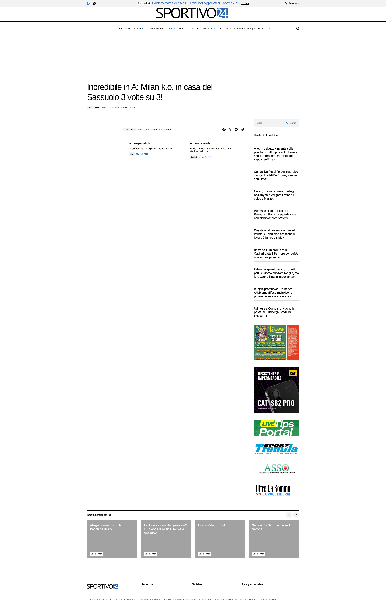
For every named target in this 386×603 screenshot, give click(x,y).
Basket (194, 157)
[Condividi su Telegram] (236, 130)
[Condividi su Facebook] (224, 130)
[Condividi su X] (230, 130)
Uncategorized (143, 3)
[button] (292, 3)
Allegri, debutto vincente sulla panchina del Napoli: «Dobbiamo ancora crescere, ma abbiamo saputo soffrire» (275, 154)
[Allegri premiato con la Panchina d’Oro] (112, 539)
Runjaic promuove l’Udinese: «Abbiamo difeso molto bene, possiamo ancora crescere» (273, 292)
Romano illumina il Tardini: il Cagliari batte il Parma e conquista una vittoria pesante (276, 253)
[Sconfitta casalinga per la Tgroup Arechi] (153, 151)
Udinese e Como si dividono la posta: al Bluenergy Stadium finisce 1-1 (274, 312)
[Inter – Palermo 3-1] (220, 539)
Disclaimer (197, 584)
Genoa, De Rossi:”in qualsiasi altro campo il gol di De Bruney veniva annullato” (276, 175)
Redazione (147, 584)
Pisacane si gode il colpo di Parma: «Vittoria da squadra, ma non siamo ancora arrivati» (275, 214)
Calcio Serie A (93, 107)
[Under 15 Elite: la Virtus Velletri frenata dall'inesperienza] (214, 151)
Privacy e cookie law (252, 584)
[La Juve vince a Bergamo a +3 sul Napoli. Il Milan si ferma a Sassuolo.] (166, 539)
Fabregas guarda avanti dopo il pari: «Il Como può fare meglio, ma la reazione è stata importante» (276, 273)
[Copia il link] (242, 130)
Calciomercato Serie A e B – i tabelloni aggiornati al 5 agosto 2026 (195, 3)
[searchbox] (269, 123)
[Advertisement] (91, 57)
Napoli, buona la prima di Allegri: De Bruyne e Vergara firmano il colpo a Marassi (275, 194)
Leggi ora (245, 3)
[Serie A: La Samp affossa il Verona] (274, 539)
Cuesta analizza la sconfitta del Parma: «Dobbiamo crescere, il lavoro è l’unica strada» (274, 233)
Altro (132, 154)
